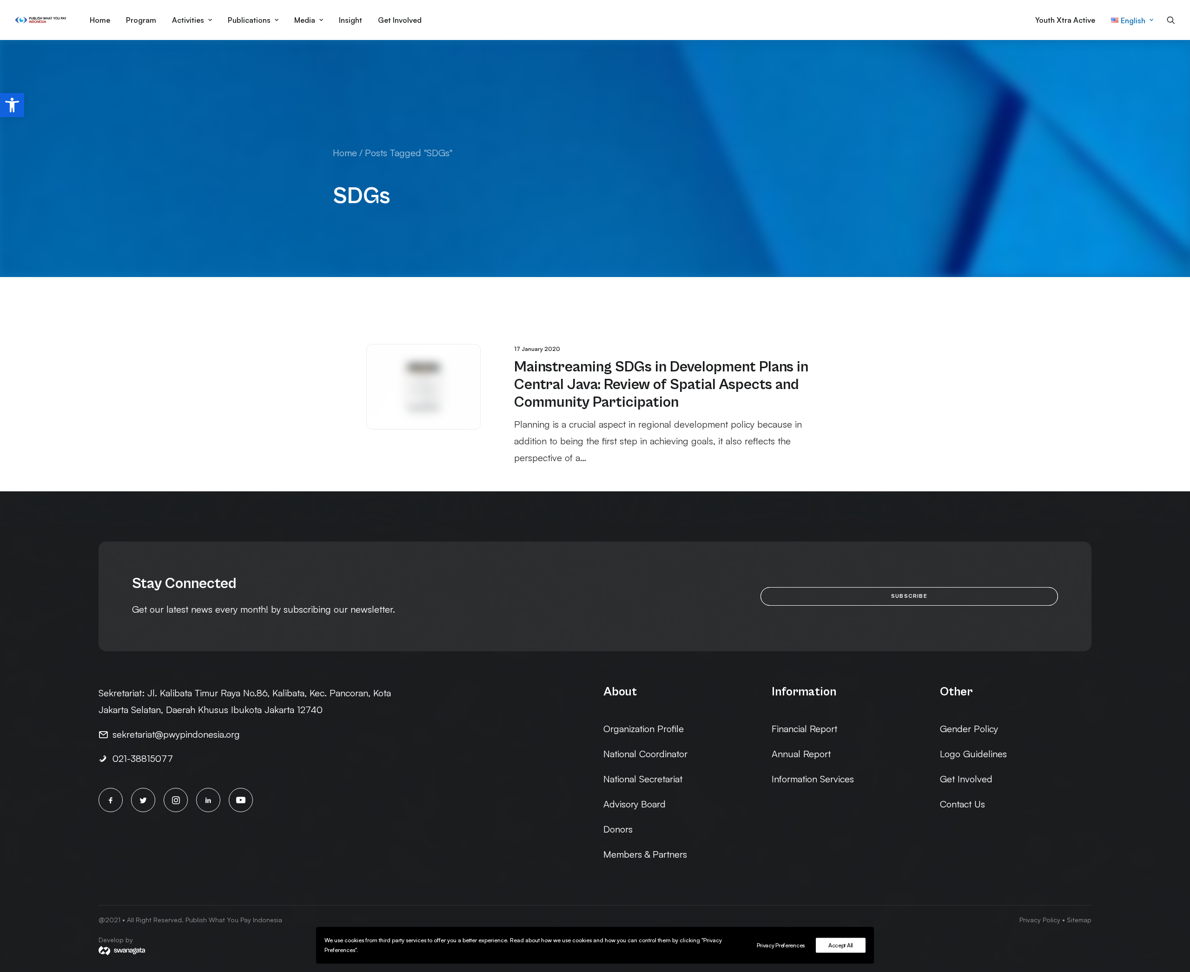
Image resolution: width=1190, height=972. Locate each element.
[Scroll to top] (1170, 933)
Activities (188, 20)
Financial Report (804, 728)
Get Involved (400, 20)
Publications (249, 20)
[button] (12, 105)
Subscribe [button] (909, 596)
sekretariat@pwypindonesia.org (176, 734)
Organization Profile (643, 728)
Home (100, 20)
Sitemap (1079, 920)
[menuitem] (100, 20)
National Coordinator (645, 754)
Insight (350, 20)
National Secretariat (642, 779)
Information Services (813, 779)
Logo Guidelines (973, 754)
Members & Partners (645, 854)
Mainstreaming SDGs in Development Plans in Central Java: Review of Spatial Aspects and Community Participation (661, 384)
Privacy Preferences (781, 945)
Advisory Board (634, 804)
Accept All (840, 945)
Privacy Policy (1039, 920)
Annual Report (801, 754)
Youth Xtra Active (1065, 20)
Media (304, 20)
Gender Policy (969, 728)
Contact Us (962, 804)
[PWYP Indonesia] (40, 20)
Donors (618, 829)
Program (141, 20)
